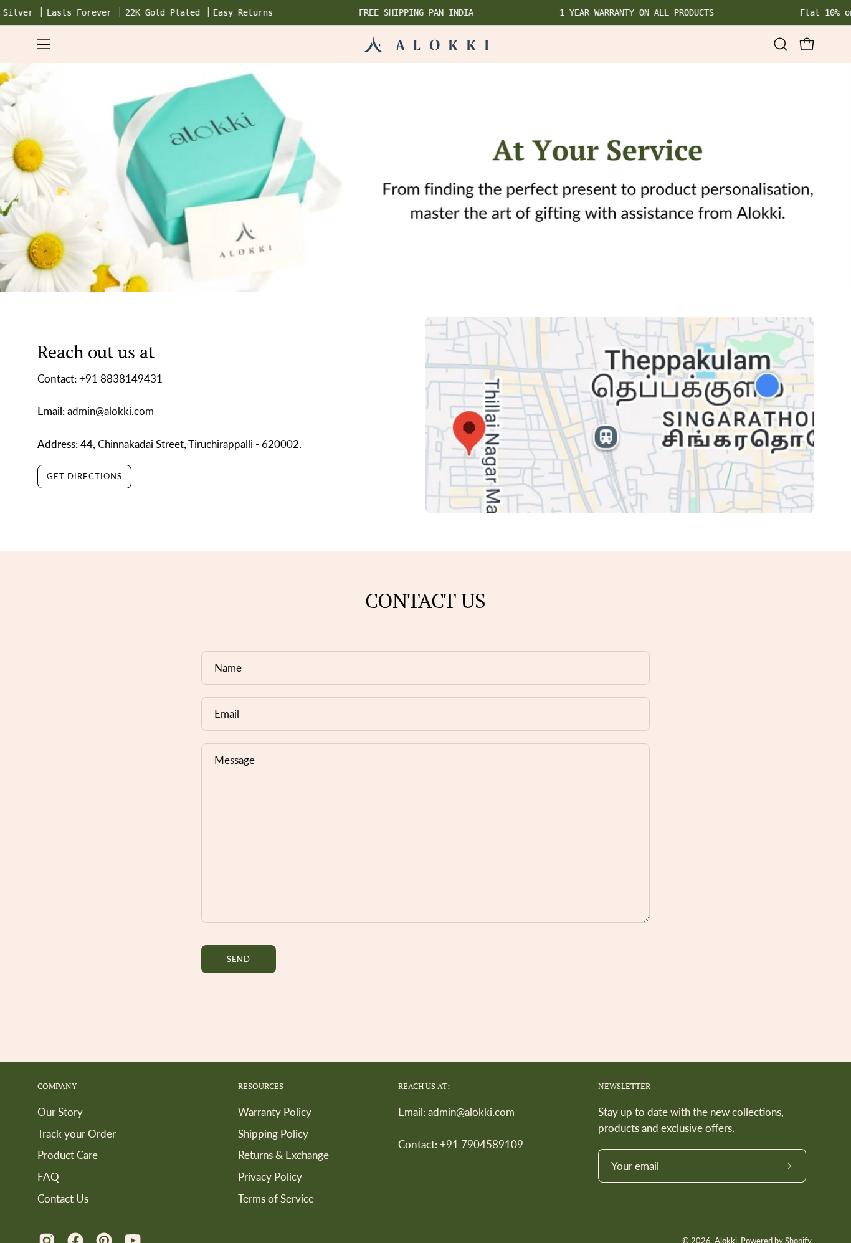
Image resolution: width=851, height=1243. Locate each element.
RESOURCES (260, 1086)
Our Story (60, 1111)
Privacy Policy (270, 1176)
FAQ (48, 1176)
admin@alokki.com (110, 410)
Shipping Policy (273, 1133)
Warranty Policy (274, 1111)
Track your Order (76, 1133)
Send (239, 959)
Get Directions (84, 476)
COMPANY (57, 1086)
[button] (781, 44)
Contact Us (62, 1197)
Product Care (67, 1154)
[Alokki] (425, 44)
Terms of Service (276, 1197)
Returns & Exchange (283, 1154)
